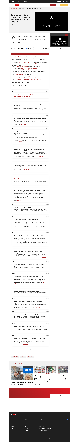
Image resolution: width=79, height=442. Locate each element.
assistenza (59, 438)
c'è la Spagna (28, 76)
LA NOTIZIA (19, 141)
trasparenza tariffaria (54, 438)
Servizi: (26, 419)
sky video (12, 426)
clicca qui (30, 87)
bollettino (30, 356)
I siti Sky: (12, 419)
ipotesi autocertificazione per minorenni (28, 68)
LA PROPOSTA (23, 124)
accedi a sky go (64, 419)
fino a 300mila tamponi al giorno (39, 63)
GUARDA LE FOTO (25, 169)
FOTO (35, 77)
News (20, 8)
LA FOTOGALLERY (39, 156)
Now (26, 426)
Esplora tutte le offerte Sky (21, 1)
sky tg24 (12, 424)
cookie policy (42, 424)
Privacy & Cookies (33, 438)
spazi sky (27, 430)
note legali (42, 426)
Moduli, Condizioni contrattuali (25, 438)
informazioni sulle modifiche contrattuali (42, 438)
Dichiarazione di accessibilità (45, 428)
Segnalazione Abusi (38, 439)
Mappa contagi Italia (26, 8)
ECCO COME (19, 111)
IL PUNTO (19, 200)
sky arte (12, 428)
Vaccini (41, 8)
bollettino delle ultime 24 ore (19, 56)
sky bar (26, 428)
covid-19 (23, 356)
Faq (32, 8)
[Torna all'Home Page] (16, 5)
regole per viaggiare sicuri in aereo (22, 79)
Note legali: (41, 419)
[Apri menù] (11, 5)
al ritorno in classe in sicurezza (29, 69)
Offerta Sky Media (43, 430)
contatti (62, 438)
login (67, 1)
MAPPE (20, 62)
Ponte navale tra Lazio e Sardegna (21, 66)
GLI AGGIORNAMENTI (32, 330)
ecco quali (44, 257)
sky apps (27, 424)
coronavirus (15, 356)
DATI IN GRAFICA (25, 62)
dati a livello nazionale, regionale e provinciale (30, 293)
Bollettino (36, 8)
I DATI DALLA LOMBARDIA (31, 268)
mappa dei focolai (19, 74)
